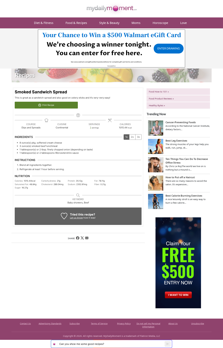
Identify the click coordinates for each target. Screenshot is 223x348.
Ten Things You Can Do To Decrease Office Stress (187, 160)
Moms (136, 23)
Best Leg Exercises (176, 140)
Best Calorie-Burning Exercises (184, 195)
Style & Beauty (109, 23)
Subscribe (74, 323)
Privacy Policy (124, 323)
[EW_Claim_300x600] (178, 262)
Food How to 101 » (159, 91)
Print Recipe (48, 105)
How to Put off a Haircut (180, 177)
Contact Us (25, 323)
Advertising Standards (50, 323)
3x (138, 136)
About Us (173, 323)
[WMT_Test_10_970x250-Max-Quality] (111, 48)
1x (126, 136)
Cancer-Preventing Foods (181, 122)
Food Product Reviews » (161, 98)
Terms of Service (99, 323)
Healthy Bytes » (157, 105)
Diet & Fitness (43, 23)
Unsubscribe (197, 323)
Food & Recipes (76, 23)
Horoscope (160, 23)
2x (132, 136)
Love (183, 23)
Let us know (76, 217)
